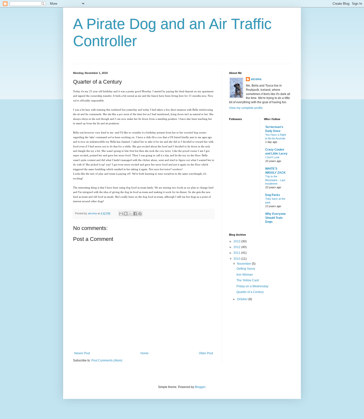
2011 (237, 253)
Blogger (200, 387)
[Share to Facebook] (135, 213)
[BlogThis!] (125, 213)
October (242, 299)
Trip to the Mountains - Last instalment (275, 180)
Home (144, 353)
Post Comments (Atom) (106, 360)
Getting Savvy (245, 268)
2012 (237, 247)
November (244, 263)
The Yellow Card (247, 280)
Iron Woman (244, 274)
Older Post (206, 353)
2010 (237, 258)
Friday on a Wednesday (252, 286)
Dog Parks (272, 195)
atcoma (256, 79)
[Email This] (121, 213)
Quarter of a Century (250, 292)
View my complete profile (246, 108)
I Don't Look (272, 157)
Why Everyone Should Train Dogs (275, 218)
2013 (237, 241)
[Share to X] (130, 213)
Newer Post (82, 353)
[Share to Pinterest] (139, 213)
